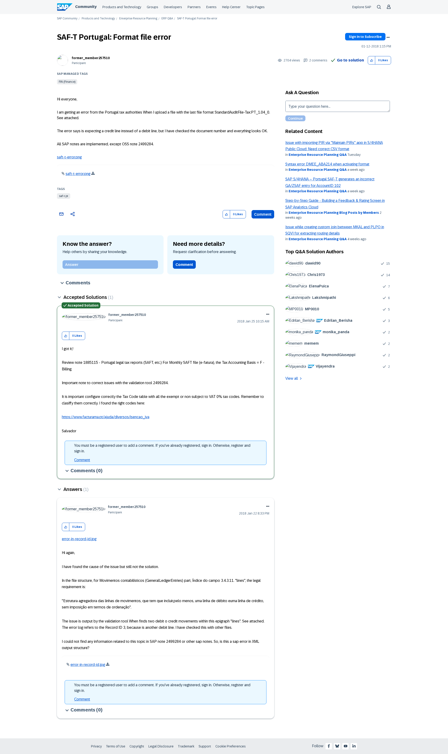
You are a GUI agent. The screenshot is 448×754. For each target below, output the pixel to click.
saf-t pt (63, 196)
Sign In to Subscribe (365, 37)
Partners (194, 7)
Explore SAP (361, 7)
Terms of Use (115, 746)
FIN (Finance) (67, 81)
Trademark (186, 746)
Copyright (137, 746)
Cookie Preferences (230, 746)
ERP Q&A (167, 18)
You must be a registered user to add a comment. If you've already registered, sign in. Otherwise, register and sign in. (162, 448)
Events (211, 7)
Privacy (96, 746)
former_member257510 (91, 58)
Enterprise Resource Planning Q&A (318, 155)
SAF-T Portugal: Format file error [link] (197, 18)
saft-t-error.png (69, 157)
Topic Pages (255, 7)
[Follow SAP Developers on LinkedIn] (354, 746)
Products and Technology (121, 7)
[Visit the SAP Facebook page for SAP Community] (329, 746)
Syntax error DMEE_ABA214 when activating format (327, 164)
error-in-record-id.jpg (79, 539)
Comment (263, 214)
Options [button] (388, 37)
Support (205, 746)
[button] (371, 60)
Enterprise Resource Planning (138, 18)
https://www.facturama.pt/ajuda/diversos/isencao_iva (105, 417)
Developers (173, 7)
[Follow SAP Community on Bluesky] (337, 746)
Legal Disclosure (161, 746)
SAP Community (67, 18)
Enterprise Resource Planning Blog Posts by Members (334, 212)
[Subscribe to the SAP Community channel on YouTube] (345, 746)
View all (291, 378)
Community (86, 7)
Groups (152, 7)
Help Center (231, 7)
